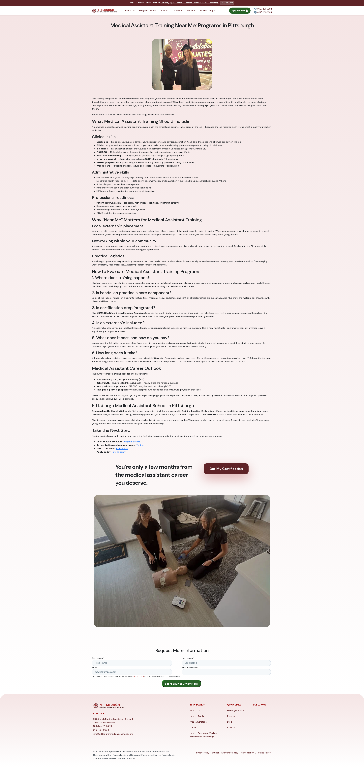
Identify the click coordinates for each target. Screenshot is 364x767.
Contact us (122, 448)
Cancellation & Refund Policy (256, 752)
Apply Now (238, 10)
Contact (231, 727)
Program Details (147, 10)
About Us (129, 10)
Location (178, 10)
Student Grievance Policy (225, 752)
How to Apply (197, 716)
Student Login (207, 10)
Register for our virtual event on (174, 2)
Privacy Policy (138, 676)
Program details (132, 441)
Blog (229, 721)
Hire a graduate (235, 710)
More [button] (190, 10)
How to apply (119, 451)
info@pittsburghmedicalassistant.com (113, 733)
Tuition (164, 10)
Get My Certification (226, 468)
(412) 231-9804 (264, 9)
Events (231, 716)
